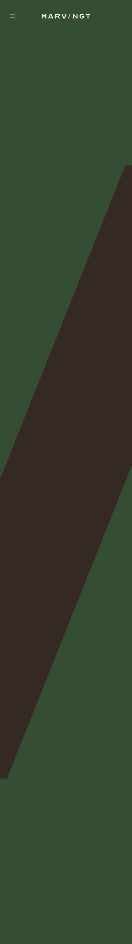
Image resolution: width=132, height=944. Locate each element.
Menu (23, 16)
